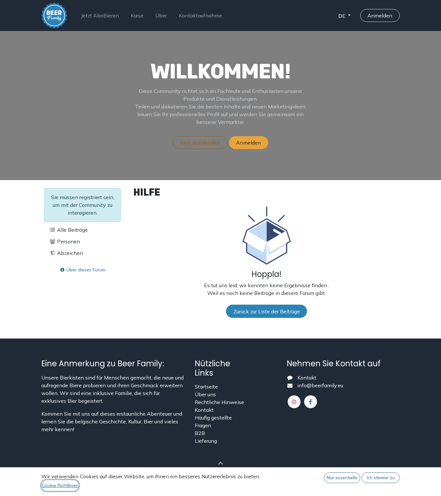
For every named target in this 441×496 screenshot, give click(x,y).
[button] (220, 463)
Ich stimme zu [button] (381, 478)
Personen (68, 241)
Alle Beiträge (72, 230)
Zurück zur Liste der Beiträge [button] (266, 311)
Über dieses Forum (85, 270)
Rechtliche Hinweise (219, 402)
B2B (200, 433)
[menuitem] (100, 15)
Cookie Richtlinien (60, 485)
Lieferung (206, 441)
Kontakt (204, 410)
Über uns (205, 394)
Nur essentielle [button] (342, 478)
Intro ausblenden (200, 142)
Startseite (206, 386)
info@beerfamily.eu (320, 385)
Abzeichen (69, 253)
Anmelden (379, 15)
